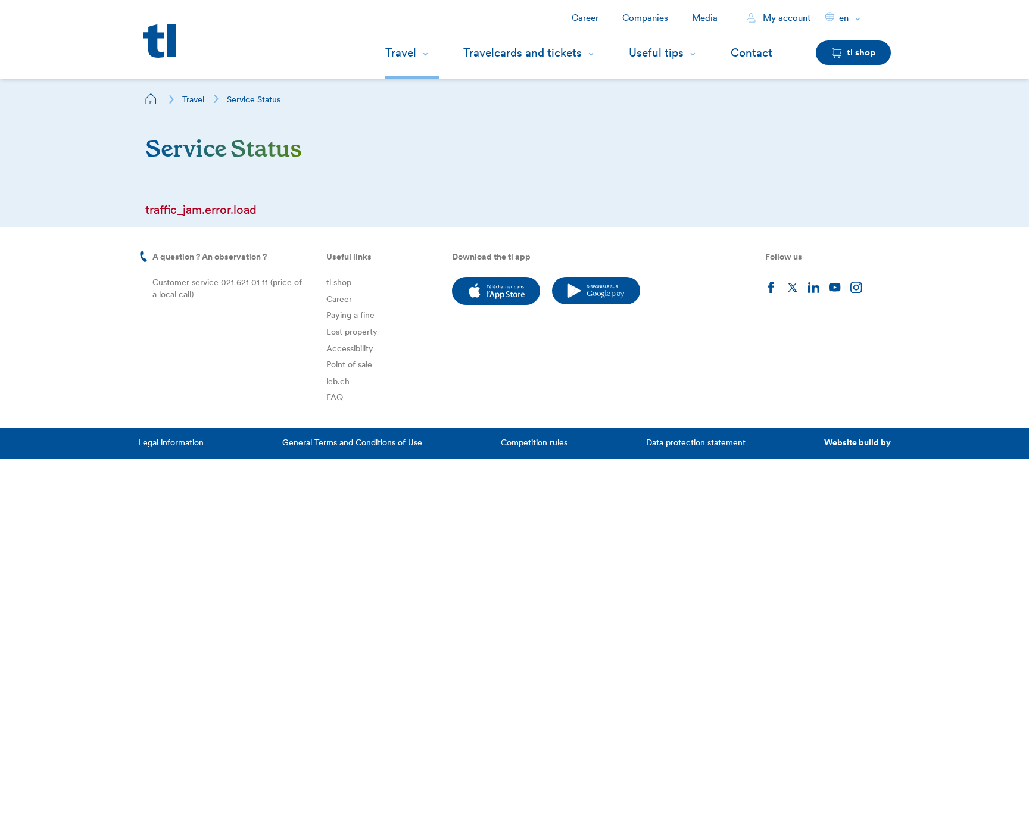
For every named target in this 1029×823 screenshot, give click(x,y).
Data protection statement (696, 442)
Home (151, 99)
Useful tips (656, 53)
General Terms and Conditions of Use (352, 442)
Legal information (171, 442)
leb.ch (338, 381)
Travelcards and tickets (522, 53)
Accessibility (349, 348)
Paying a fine (350, 315)
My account (785, 18)
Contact (751, 53)
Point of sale (349, 364)
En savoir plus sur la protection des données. (118, 756)
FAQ (334, 397)
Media (705, 18)
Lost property (352, 331)
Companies (645, 18)
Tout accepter (208, 795)
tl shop (338, 282)
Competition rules (534, 442)
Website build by (857, 442)
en (844, 18)
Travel (400, 53)
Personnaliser (54, 795)
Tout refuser (131, 795)
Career (585, 18)
